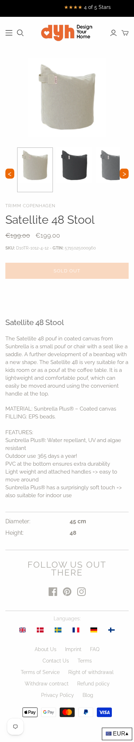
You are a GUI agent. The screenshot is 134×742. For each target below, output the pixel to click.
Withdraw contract (47, 684)
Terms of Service (40, 672)
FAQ (94, 649)
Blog (88, 695)
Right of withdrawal (91, 672)
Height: (14, 532)
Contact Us (56, 661)
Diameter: (17, 521)
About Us (45, 649)
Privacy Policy (57, 695)
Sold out (67, 270)
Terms (85, 661)
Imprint (73, 649)
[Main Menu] (9, 33)
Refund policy (93, 684)
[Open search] (20, 33)
